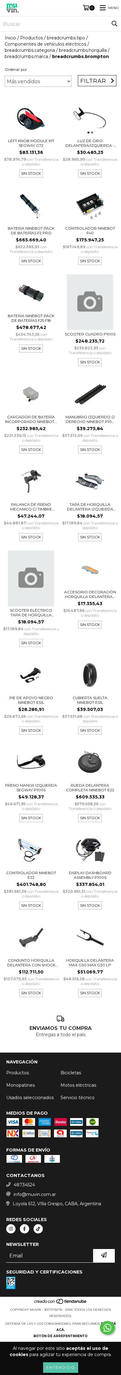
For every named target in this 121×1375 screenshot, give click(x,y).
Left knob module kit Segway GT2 (31, 143)
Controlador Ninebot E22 (31, 875)
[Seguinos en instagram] (11, 1228)
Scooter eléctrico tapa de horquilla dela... (31, 612)
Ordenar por (16, 69)
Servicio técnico (77, 1097)
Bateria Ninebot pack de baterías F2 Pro (31, 230)
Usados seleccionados (30, 1097)
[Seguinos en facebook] (24, 1228)
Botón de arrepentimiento (60, 1336)
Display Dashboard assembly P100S (90, 875)
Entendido (60, 1367)
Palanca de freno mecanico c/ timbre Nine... (31, 506)
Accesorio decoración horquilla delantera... (90, 594)
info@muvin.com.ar (35, 1194)
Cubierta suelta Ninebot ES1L (90, 700)
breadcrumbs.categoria (30, 50)
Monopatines (20, 1085)
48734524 (24, 1185)
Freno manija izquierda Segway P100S (31, 787)
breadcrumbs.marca (26, 56)
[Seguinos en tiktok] (38, 1228)
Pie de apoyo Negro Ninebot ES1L (31, 700)
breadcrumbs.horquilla (83, 50)
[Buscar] (114, 24)
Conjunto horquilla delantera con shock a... (31, 962)
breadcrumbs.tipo (66, 38)
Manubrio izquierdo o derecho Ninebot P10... (90, 419)
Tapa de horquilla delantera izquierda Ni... (90, 506)
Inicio (10, 38)
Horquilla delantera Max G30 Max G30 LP (90, 962)
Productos (31, 38)
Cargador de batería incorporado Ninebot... (31, 419)
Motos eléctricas (78, 1085)
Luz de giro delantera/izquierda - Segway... (89, 143)
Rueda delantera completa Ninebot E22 (90, 787)
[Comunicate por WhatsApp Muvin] (107, 1328)
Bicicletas (70, 1073)
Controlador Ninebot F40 (90, 230)
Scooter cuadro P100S (90, 334)
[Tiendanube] (61, 1303)
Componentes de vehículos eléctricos (45, 44)
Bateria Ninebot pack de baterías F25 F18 (31, 318)
